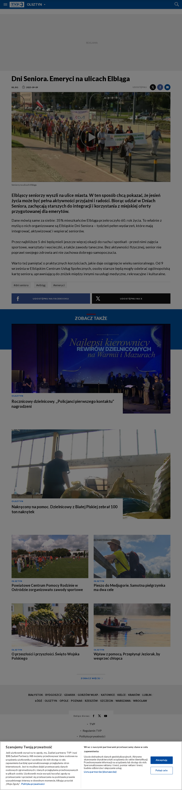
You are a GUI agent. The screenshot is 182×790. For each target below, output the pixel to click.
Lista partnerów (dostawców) (100, 771)
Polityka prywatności (33, 784)
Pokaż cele (161, 770)
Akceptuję (161, 760)
